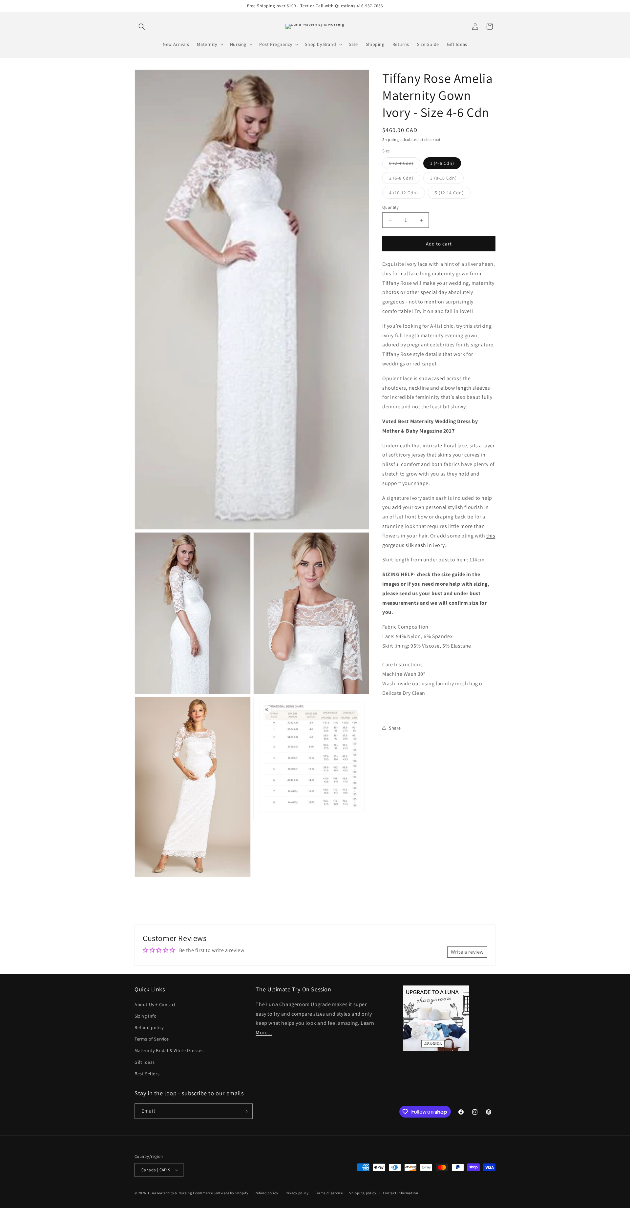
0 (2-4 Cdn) (404, 164)
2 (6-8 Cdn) (404, 179)
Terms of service (329, 1192)
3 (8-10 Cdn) (447, 179)
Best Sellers (147, 1074)
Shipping (390, 139)
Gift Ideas (145, 1062)
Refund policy (149, 1027)
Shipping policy (362, 1192)
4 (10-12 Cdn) (407, 194)
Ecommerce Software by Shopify (220, 1193)
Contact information (400, 1192)
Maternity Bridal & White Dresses (169, 1050)
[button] (142, 26)
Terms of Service (152, 1039)
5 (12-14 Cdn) (453, 194)
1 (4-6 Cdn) (442, 163)
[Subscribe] (245, 1111)
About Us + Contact (155, 1004)
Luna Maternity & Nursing (170, 1193)
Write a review (467, 951)
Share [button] (395, 728)
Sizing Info (146, 1016)
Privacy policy (296, 1192)
